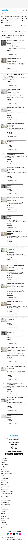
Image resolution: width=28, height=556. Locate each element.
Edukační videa (4, 511)
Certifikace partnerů (5, 524)
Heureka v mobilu (4, 482)
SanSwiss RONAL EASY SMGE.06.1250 (15, 184)
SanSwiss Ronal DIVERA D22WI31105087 (15, 123)
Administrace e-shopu (5, 498)
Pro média (3, 468)
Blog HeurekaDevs (5, 471)
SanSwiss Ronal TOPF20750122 (14, 58)
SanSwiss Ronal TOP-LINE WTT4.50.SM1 (15, 383)
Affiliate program (4, 509)
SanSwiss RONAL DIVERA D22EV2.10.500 (15, 167)
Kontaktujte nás (14, 444)
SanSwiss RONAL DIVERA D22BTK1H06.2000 (16, 140)
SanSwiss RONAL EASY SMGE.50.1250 (15, 414)
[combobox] (14, 13)
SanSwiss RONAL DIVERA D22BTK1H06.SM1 (16, 318)
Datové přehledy (4, 508)
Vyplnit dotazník (14, 448)
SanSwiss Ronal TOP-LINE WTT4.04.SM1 (15, 153)
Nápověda (3, 513)
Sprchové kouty (10, 43)
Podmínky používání (5, 464)
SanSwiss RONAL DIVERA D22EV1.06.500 (15, 331)
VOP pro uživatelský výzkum (6, 493)
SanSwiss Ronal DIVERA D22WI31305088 (15, 248)
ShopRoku (3, 520)
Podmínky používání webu (16, 539)
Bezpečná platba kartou (6, 491)
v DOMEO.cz (9, 83)
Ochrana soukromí (4, 489)
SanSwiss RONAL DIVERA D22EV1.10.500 (15, 107)
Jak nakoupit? (4, 480)
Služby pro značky (4, 506)
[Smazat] (25, 13)
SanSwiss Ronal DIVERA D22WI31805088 (15, 283)
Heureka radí (3, 484)
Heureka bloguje (4, 469)
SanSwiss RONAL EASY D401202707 (14, 301)
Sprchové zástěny (11, 76)
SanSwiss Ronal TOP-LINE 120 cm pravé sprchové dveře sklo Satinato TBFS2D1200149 (15, 42)
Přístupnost (3, 475)
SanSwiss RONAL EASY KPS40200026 (15, 397)
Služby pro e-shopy (5, 502)
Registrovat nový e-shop (6, 500)
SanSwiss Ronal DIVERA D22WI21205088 (15, 265)
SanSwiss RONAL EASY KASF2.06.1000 (15, 215)
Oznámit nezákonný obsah (6, 473)
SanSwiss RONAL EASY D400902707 (14, 231)
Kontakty (3, 462)
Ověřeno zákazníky (5, 518)
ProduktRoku (3, 522)
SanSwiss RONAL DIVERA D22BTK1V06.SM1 (16, 366)
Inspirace (3, 526)
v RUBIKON (9, 117)
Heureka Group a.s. (16, 538)
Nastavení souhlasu (5, 488)
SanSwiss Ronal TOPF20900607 (14, 89)
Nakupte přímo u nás (5, 486)
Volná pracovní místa (5, 466)
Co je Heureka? (4, 460)
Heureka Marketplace (5, 504)
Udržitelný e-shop (4, 528)
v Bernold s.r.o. (10, 52)
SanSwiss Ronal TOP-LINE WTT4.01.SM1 (15, 75)
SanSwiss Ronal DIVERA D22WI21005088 (15, 347)
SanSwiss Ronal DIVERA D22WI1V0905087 (16, 197)
